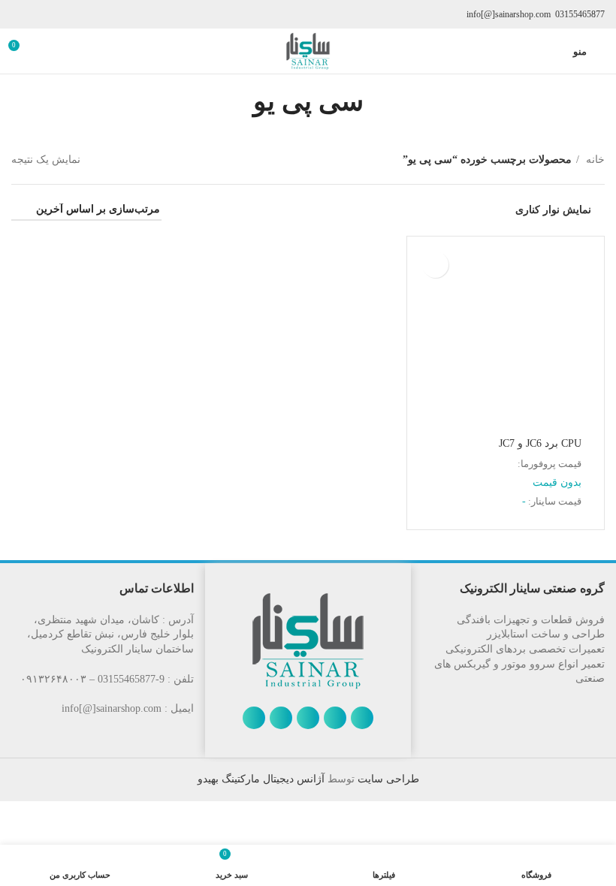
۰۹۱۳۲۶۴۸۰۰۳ (53, 679)
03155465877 (580, 14)
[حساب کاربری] (552, 51)
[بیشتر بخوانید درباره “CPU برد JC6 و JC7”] (435, 265)
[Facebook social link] (362, 718)
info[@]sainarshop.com (509, 14)
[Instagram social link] (308, 718)
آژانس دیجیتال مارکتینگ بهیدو (261, 779)
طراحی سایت (387, 779)
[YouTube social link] (281, 718)
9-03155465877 (131, 679)
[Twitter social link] (335, 718)
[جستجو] (47, 51)
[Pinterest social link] (254, 718)
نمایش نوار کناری (553, 209)
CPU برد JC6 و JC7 (540, 443)
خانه (594, 159)
